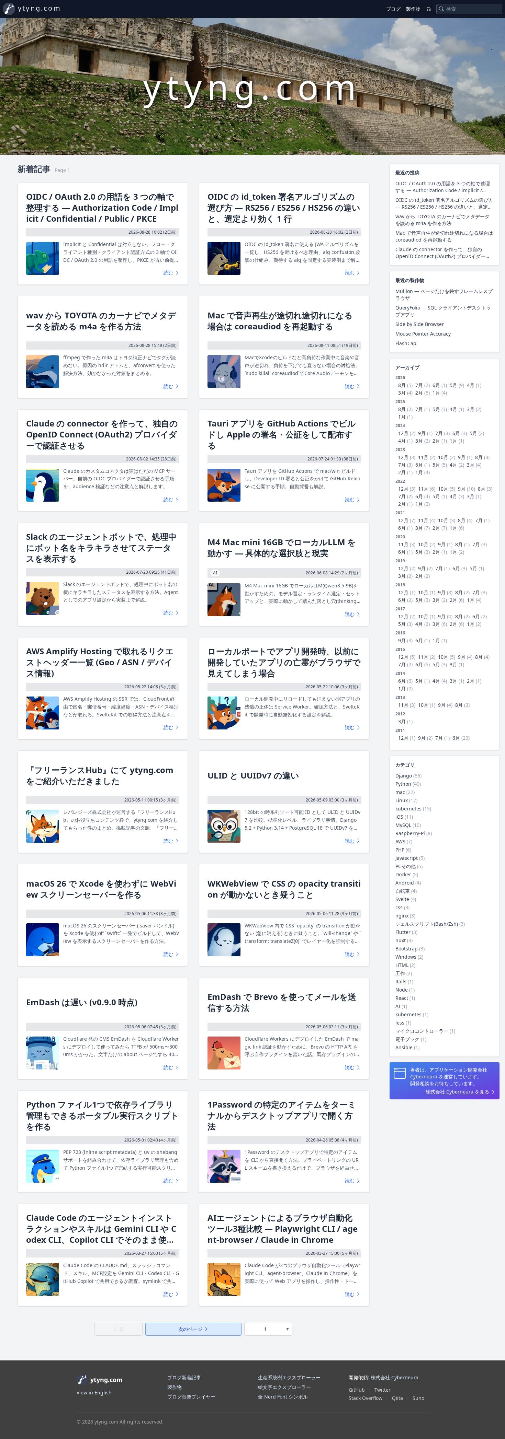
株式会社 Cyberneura (394, 1377)
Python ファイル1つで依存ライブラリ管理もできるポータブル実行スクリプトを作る (102, 1115)
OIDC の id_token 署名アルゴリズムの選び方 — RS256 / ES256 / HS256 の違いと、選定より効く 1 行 (283, 207)
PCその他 (405, 866)
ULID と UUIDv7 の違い (253, 775)
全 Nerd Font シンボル (283, 1396)
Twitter (382, 1390)
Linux (401, 800)
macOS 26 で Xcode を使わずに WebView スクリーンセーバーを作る (101, 889)
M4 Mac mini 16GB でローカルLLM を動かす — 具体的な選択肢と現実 (281, 548)
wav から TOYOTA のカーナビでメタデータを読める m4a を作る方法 (101, 321)
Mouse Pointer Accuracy (423, 333)
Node (401, 989)
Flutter (403, 932)
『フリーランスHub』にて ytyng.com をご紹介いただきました (99, 775)
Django (403, 775)
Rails (400, 981)
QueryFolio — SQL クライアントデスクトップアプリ (443, 311)
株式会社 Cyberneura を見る (457, 1091)
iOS (399, 817)
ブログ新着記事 (184, 1377)
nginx (401, 915)
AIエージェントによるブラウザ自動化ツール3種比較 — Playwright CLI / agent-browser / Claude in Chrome (282, 1228)
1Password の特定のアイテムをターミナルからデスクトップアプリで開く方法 (281, 1115)
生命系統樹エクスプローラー (289, 1377)
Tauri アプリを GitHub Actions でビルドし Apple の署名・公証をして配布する (281, 434)
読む (169, 272)
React (401, 998)
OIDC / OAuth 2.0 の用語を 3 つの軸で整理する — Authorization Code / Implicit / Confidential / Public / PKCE (102, 207)
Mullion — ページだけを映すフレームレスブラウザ (444, 294)
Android (404, 882)
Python (403, 784)
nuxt (400, 940)
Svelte (402, 899)
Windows (405, 957)
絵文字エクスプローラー (284, 1387)
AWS (400, 841)
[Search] (441, 8)
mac (400, 792)
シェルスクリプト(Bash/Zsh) (426, 924)
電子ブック (407, 1039)
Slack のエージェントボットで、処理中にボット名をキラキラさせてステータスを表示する (101, 547)
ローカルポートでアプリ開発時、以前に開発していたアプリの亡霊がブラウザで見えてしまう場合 (284, 662)
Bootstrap (406, 948)
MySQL (403, 825)
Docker (403, 874)
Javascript (406, 858)
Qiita (397, 1398)
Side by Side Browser (419, 324)
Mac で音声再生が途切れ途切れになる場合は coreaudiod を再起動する (280, 321)
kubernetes (408, 808)
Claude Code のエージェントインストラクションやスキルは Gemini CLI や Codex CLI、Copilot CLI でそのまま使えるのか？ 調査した (101, 1228)
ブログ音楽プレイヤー (191, 1396)
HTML (401, 965)
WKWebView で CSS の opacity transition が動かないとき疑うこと (284, 889)
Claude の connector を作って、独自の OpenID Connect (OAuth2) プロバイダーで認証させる (102, 434)
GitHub (357, 1390)
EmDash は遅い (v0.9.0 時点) (81, 1002)
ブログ (393, 8)
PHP (399, 849)
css (399, 907)
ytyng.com (39, 8)
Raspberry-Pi (410, 833)
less (399, 1022)
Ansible (404, 1047)
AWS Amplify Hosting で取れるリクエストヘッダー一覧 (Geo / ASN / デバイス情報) (100, 662)
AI (397, 1006)
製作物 (413, 8)
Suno (418, 1398)
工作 (400, 973)
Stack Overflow (365, 1398)
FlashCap (405, 343)
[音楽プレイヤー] (428, 8)
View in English (94, 1392)
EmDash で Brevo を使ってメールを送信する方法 (281, 1002)
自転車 (402, 891)
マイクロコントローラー (421, 1031)
